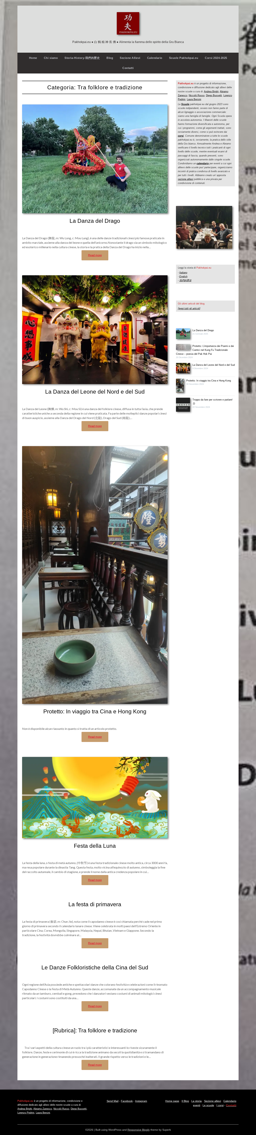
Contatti (128, 68)
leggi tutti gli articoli (189, 308)
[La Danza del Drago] (183, 334)
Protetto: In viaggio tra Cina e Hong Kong (94, 711)
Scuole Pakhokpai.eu (183, 57)
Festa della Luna (95, 846)
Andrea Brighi (211, 91)
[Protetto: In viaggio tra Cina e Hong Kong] (180, 386)
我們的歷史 (185, 280)
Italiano (183, 272)
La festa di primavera (94, 904)
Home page (172, 1100)
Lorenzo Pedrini (25, 1112)
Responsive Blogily (138, 1129)
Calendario (154, 57)
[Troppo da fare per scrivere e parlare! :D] (183, 405)
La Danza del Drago (95, 221)
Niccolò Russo (196, 95)
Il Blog (185, 1100)
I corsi (220, 1105)
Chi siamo (51, 57)
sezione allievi (185, 179)
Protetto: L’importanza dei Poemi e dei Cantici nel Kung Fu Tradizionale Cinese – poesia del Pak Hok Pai (205, 350)
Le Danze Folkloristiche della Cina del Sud (94, 967)
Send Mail (112, 1100)
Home (33, 57)
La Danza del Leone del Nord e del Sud (95, 392)
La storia (196, 1100)
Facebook (127, 1100)
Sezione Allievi (130, 57)
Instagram (141, 1100)
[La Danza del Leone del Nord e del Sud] (183, 369)
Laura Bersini (194, 99)
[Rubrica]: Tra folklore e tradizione (95, 1030)
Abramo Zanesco (42, 1108)
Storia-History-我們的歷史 (82, 57)
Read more (95, 255)
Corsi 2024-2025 (216, 57)
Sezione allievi (212, 1100)
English (183, 276)
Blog (109, 57)
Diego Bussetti (214, 95)
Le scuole (208, 1105)
